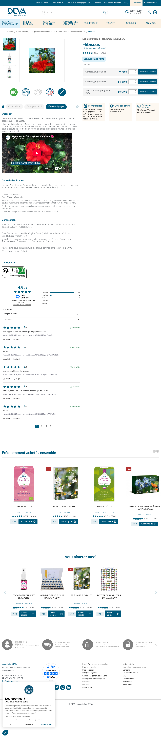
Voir (14, 522)
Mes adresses (88, 670)
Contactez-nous (150, 3)
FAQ (126, 3)
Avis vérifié (75, 327)
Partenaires (127, 684)
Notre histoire (57, 3)
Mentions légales (89, 673)
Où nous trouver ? (130, 673)
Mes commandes (89, 667)
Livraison (86, 684)
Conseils (97, 3)
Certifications (128, 679)
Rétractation (87, 688)
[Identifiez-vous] (149, 12)
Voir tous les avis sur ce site (22, 305)
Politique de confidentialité (93, 679)
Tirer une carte (42, 3)
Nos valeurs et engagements (78, 3)
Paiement (86, 682)
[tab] (14, 106)
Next (157, 451)
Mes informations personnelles (95, 664)
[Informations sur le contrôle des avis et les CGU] (34, 301)
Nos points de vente (112, 3)
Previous (154, 451)
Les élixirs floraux (64, 507)
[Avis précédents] (32, 426)
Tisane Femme (24, 507)
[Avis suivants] (51, 426)
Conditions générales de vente (95, 676)
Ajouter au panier (147, 72)
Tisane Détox (104, 507)
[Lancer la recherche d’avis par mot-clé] (78, 319)
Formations (136, 3)
